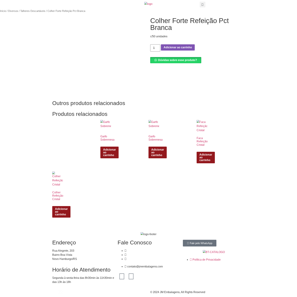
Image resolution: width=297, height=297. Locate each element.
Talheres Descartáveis (32, 11)
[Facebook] (122, 276)
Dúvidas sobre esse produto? (177, 60)
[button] (202, 4)
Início (3, 11)
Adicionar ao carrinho (178, 47)
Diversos (13, 11)
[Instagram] (131, 276)
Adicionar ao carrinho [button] (109, 152)
